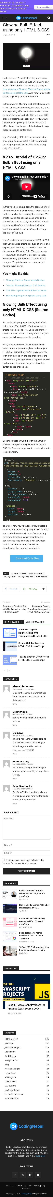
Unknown (18, 733)
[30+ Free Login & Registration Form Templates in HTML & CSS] (10, 633)
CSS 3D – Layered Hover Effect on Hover (26, 290)
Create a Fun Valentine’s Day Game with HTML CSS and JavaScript (32, 921)
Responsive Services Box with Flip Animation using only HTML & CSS (14, 609)
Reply (15, 704)
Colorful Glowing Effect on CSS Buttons (26, 285)
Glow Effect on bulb (18, 573)
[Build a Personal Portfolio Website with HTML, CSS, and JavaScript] (10, 894)
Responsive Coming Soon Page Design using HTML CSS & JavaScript (39, 609)
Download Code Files (27, 558)
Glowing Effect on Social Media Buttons (25, 280)
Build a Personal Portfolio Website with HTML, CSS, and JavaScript (32, 893)
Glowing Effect (9, 577)
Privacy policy (39, 1185)
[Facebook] (15, 1175)
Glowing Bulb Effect (36, 573)
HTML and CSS (41, 577)
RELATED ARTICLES (13, 622)
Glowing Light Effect (25, 577)
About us (9, 1185)
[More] (43, 589)
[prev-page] (4, 670)
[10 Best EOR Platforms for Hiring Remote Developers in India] (10, 951)
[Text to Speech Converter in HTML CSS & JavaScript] (10, 660)
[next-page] (9, 670)
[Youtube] (38, 1175)
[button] (49, 18)
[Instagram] (23, 1175)
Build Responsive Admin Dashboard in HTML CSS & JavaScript (31, 936)
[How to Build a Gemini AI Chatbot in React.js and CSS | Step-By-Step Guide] (10, 908)
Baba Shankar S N (23, 786)
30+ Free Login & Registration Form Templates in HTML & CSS (32, 632)
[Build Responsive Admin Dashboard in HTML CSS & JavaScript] (10, 936)
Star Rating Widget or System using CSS (26, 295)
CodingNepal (20, 712)
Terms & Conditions (24, 1185)
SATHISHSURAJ (21, 761)
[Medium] (30, 1175)
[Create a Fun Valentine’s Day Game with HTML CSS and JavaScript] (10, 922)
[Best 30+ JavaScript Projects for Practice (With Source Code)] (26, 991)
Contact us (26, 1188)
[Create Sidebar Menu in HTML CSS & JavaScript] (10, 646)
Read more (40, 1155)
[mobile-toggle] (4, 18)
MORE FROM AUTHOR (35, 622)
